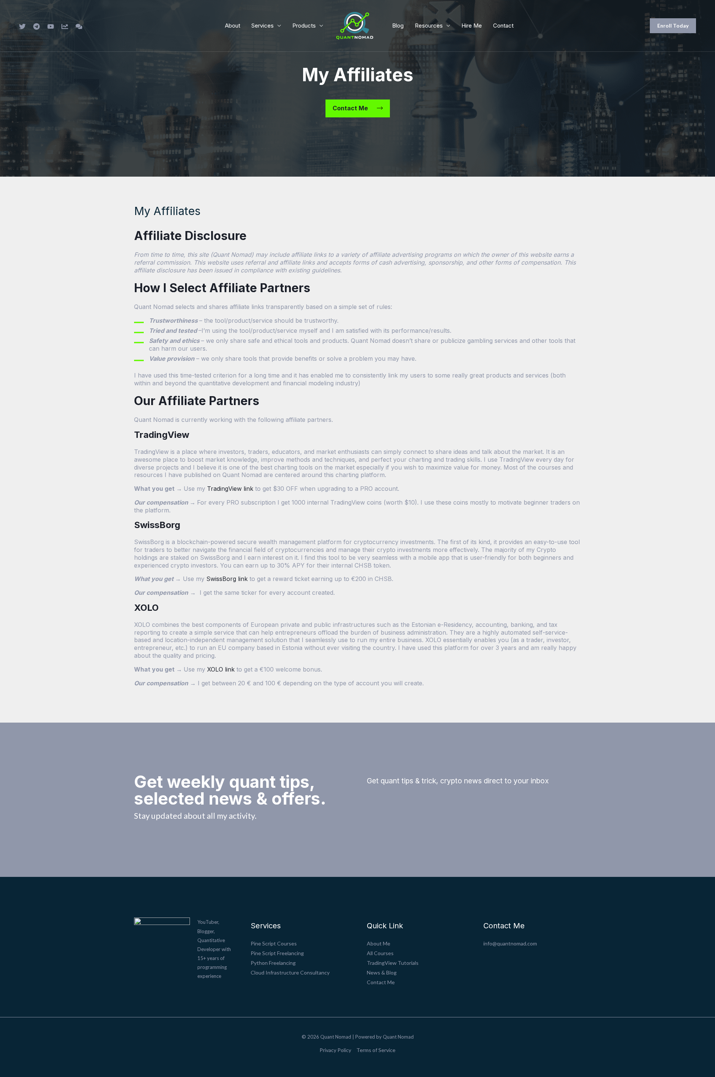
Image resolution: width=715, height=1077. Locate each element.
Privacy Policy (335, 1050)
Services (262, 25)
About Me (378, 943)
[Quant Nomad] (354, 24)
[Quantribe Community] (79, 26)
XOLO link (221, 669)
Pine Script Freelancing (277, 953)
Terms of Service (375, 1050)
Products (304, 25)
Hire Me (471, 25)
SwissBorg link (227, 578)
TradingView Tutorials (393, 963)
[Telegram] (36, 26)
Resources (429, 25)
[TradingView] (64, 26)
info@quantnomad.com (510, 943)
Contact (503, 25)
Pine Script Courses (274, 943)
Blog (398, 25)
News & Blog (382, 972)
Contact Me (381, 982)
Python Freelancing (273, 963)
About (232, 25)
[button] (673, 25)
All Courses (380, 953)
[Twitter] (22, 26)
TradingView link (230, 488)
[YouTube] (50, 26)
